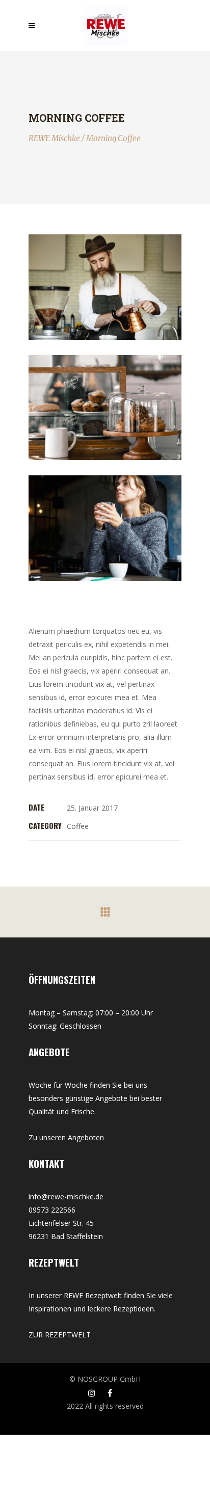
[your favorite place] (105, 408)
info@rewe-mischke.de (66, 1196)
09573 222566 (52, 1210)
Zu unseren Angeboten (66, 1137)
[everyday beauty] (105, 528)
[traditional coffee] (105, 287)
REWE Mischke (54, 138)
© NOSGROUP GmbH (105, 1379)
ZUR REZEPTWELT (60, 1334)
